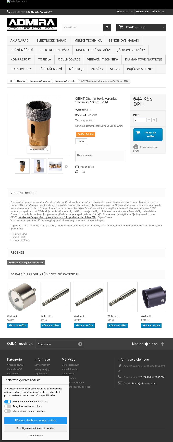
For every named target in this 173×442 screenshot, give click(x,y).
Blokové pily (21, 69)
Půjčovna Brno (139, 69)
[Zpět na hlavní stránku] (10, 81)
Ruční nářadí (21, 50)
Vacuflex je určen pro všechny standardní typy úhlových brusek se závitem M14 (57, 217)
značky (97, 69)
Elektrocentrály (54, 50)
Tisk (82, 172)
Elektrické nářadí (51, 40)
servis (115, 69)
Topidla (44, 59)
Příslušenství (50, 69)
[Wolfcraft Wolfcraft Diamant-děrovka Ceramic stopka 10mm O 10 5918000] (56, 297)
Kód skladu (81, 115)
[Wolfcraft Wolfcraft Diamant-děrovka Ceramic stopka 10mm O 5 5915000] (122, 297)
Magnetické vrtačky (93, 50)
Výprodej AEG (14, 369)
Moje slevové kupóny (73, 382)
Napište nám (142, 11)
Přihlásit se (158, 11)
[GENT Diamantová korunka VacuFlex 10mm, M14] (22, 166)
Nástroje (76, 69)
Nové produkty (42, 365)
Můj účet (68, 359)
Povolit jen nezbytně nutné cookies (35, 428)
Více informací (35, 435)
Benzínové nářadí (124, 40)
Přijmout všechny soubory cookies (35, 420)
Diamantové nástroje (143, 59)
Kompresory (20, 59)
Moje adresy (68, 373)
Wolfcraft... (13, 316)
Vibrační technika (102, 59)
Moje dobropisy (70, 369)
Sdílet (82, 141)
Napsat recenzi (85, 155)
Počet (136, 115)
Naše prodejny (42, 369)
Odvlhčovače (69, 59)
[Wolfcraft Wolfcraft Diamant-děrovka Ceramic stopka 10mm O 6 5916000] (89, 297)
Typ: (77, 120)
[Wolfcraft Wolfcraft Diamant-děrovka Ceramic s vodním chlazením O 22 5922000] (22, 297)
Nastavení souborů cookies (76, 387)
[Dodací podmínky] (86, 4)
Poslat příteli (87, 167)
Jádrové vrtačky (131, 50)
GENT (88, 109)
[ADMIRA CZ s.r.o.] (32, 24)
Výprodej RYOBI (15, 365)
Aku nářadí (20, 40)
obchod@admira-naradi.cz (144, 383)
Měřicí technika (88, 40)
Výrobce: (80, 109)
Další (66, 166)
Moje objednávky (70, 365)
